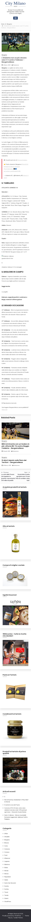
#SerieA (17, 166)
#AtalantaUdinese (9, 166)
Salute (6, 880)
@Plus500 (24, 164)
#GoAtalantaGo (8, 169)
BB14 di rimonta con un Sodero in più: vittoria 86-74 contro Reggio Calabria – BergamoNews (15, 446)
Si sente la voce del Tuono (12, 805)
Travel (6, 892)
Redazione (16, 65)
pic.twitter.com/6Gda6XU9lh (12, 171)
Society (6, 886)
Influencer (7, 858)
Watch (6, 898)
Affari (6, 833)
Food (5, 855)
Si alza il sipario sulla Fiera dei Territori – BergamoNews (14, 461)
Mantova (7, 864)
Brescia (6, 843)
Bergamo (4, 55)
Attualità (6, 836)
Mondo (6, 870)
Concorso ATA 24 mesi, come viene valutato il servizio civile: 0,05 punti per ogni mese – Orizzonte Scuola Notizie (15, 810)
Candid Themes (18, 917)
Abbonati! (4, 409)
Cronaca (6, 852)
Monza (6, 873)
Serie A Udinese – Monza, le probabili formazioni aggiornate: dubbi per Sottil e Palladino (16, 817)
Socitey (6, 889)
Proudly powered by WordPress (11, 915)
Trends (6, 895)
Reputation (7, 877)
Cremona (7, 849)
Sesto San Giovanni (10, 883)
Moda (6, 867)
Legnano (7, 861)
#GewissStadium (22, 160)
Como (6, 846)
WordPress (7, 901)
